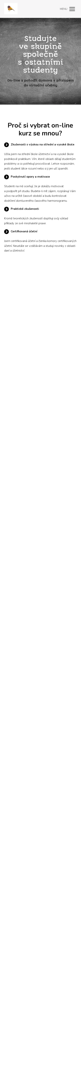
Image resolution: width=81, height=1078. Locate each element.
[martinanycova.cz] (11, 9)
